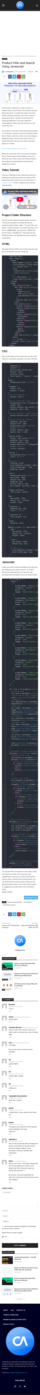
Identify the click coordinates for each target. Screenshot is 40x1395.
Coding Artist (9, 71)
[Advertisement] (20, 32)
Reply (10, 1011)
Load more (19, 1299)
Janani (11, 1108)
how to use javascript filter (15, 902)
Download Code (31, 898)
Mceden (12, 1004)
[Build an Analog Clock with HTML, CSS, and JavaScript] (7, 966)
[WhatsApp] (23, 77)
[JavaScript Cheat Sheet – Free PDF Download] (7, 1260)
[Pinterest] (19, 77)
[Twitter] (14, 77)
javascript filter (28, 902)
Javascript (9, 56)
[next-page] (6, 994)
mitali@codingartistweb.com (18, 1373)
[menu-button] (3, 5)
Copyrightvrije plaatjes (18, 1096)
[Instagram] (20, 1386)
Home (3, 56)
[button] (37, 5)
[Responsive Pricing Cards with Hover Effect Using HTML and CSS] (7, 976)
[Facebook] (10, 77)
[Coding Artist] (3, 72)
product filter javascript (9, 905)
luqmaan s (13, 1139)
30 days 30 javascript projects (7, 969)
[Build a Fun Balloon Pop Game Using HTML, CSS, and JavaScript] (7, 1271)
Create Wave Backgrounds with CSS (14, 149)
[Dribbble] (15, 1386)
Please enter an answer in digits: (12, 1232)
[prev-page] (3, 994)
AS (10, 1059)
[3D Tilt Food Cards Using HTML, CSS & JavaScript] (7, 987)
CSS (3, 989)
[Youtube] (25, 1386)
